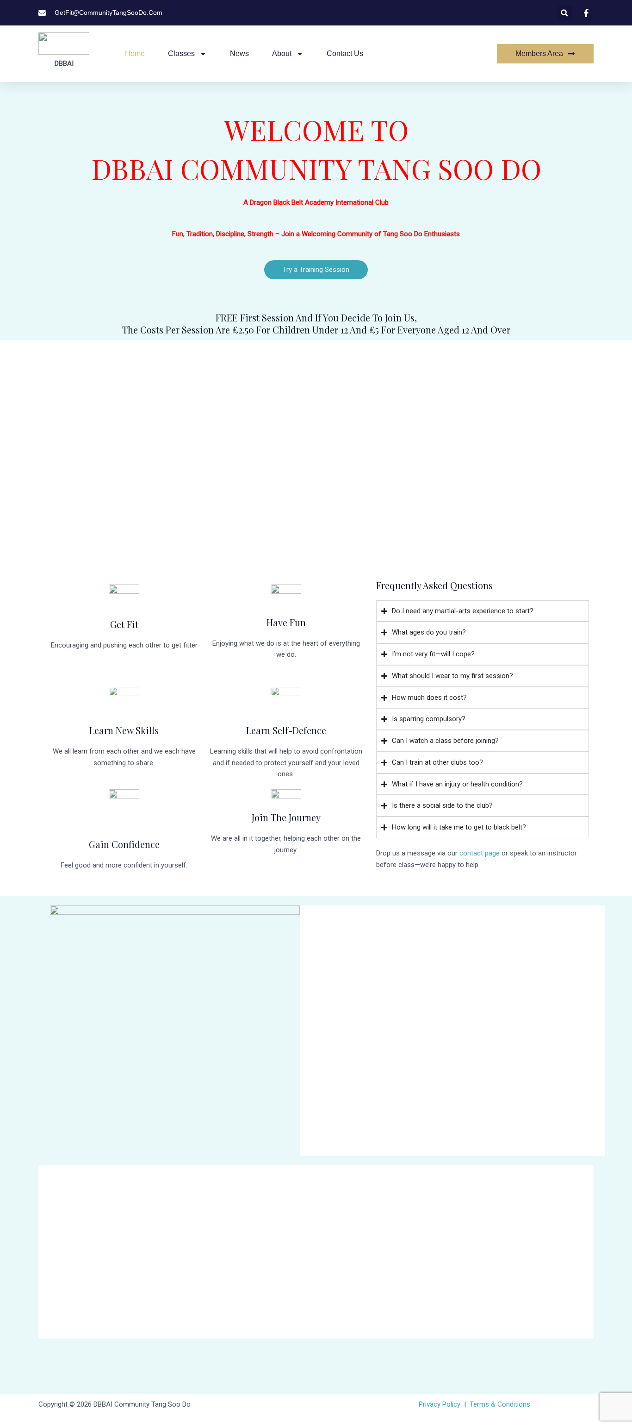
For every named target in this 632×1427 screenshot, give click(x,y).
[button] (565, 13)
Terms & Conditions (500, 1404)
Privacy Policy (439, 1404)
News (239, 53)
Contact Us (345, 53)
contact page (479, 853)
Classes (181, 53)
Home (135, 53)
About (281, 53)
